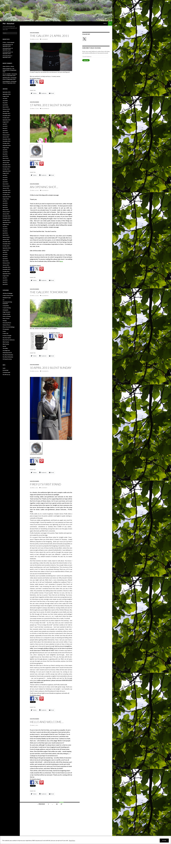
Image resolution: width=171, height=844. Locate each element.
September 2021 (7, 92)
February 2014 (6, 211)
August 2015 (6, 173)
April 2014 (5, 207)
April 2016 (5, 156)
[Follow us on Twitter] (84, 39)
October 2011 (6, 271)
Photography (6, 329)
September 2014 (7, 196)
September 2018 (7, 94)
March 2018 (5, 107)
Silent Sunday (6, 342)
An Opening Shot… (44, 187)
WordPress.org (6, 374)
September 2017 (7, 119)
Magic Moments (6, 312)
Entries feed (5, 370)
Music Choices (6, 318)
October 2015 (6, 169)
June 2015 (5, 177)
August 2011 (6, 275)
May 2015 (5, 179)
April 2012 (5, 258)
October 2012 (6, 246)
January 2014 (6, 213)
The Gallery (5, 348)
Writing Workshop (7, 359)
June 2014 (5, 203)
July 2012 (5, 252)
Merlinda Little (6, 77)
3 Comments (44, 295)
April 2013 (5, 233)
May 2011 (5, 282)
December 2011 (6, 267)
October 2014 (6, 194)
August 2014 (6, 199)
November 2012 (6, 243)
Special (4, 346)
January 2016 (6, 162)
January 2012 (6, 265)
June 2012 (5, 254)
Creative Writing (7, 307)
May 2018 (5, 102)
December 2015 (6, 164)
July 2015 (5, 175)
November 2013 (6, 218)
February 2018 (6, 109)
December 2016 (6, 139)
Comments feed (6, 372)
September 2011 (7, 273)
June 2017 (5, 126)
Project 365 (5, 333)
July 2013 (5, 226)
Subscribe (86, 60)
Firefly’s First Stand (45, 484)
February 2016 (6, 160)
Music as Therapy (7, 316)
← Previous (41, 804)
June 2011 (5, 280)
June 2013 (5, 228)
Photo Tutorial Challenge (8, 327)
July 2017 (5, 124)
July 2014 (5, 201)
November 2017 (6, 115)
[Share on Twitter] (37, 82)
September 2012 (7, 248)
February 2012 (6, 263)
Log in (4, 368)
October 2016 (6, 143)
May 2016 (5, 154)
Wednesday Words (7, 352)
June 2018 (5, 100)
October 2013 (6, 220)
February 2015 (6, 186)
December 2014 (6, 190)
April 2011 (5, 284)
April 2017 (5, 130)
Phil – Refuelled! (8, 23)
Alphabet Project (7, 297)
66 (57, 804)
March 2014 (5, 209)
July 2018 (5, 98)
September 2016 (7, 145)
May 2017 (5, 128)
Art (3, 299)
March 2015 (5, 184)
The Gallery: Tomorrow (49, 292)
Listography (5, 310)
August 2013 (6, 224)
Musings (5, 320)
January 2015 (6, 188)
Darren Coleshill (6, 74)
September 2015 (7, 171)
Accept (164, 840)
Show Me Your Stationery (9, 339)
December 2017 (6, 113)
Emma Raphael (6, 81)
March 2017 (5, 132)
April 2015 (5, 181)
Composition (6, 305)
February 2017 (6, 134)
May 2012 (5, 256)
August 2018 (6, 96)
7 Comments (44, 371)
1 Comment (44, 39)
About (105, 23)
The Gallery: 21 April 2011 (49, 36)
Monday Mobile (6, 314)
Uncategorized (34, 32)
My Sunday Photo (7, 322)
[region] (85, 840)
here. (61, 261)
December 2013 (6, 216)
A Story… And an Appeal (8, 42)
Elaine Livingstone (7, 68)
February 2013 (6, 237)
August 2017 (6, 122)
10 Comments (45, 108)
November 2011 (6, 269)
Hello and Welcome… (47, 722)
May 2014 (5, 205)
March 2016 (5, 158)
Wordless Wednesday (8, 354)
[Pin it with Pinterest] (41, 82)
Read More (72, 840)
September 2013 (7, 222)
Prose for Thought (7, 335)
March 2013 (5, 235)
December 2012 (6, 241)
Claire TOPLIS (6, 66)
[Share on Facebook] (32, 82)
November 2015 (6, 166)
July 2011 (5, 278)
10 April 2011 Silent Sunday (50, 367)
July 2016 (5, 149)
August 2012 (6, 250)
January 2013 (6, 239)
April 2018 (5, 105)
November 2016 (6, 141)
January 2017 (6, 137)
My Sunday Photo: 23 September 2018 (9, 70)
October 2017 (6, 117)
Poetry (4, 331)
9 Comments (44, 190)
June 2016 (5, 152)
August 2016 (6, 147)
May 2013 (5, 231)
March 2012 (5, 260)
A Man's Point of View (8, 295)
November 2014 (6, 192)
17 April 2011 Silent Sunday (50, 105)
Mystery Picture (6, 325)
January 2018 (6, 111)
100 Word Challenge (7, 293)
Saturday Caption (7, 337)
